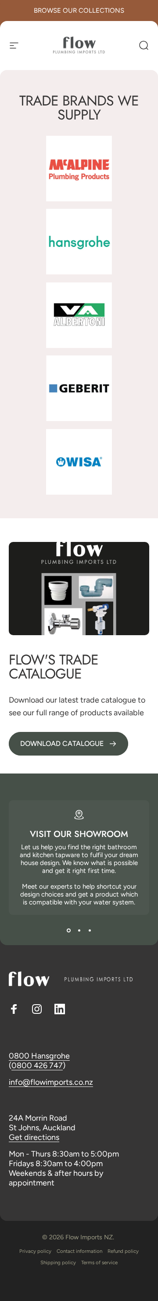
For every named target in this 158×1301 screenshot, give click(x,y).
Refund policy (123, 1251)
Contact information (79, 1251)
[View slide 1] (68, 930)
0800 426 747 (37, 1065)
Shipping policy (58, 1262)
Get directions (34, 1137)
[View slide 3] (89, 930)
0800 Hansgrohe (39, 1056)
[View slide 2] (79, 930)
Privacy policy (35, 1251)
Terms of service (99, 1262)
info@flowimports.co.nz (51, 1082)
